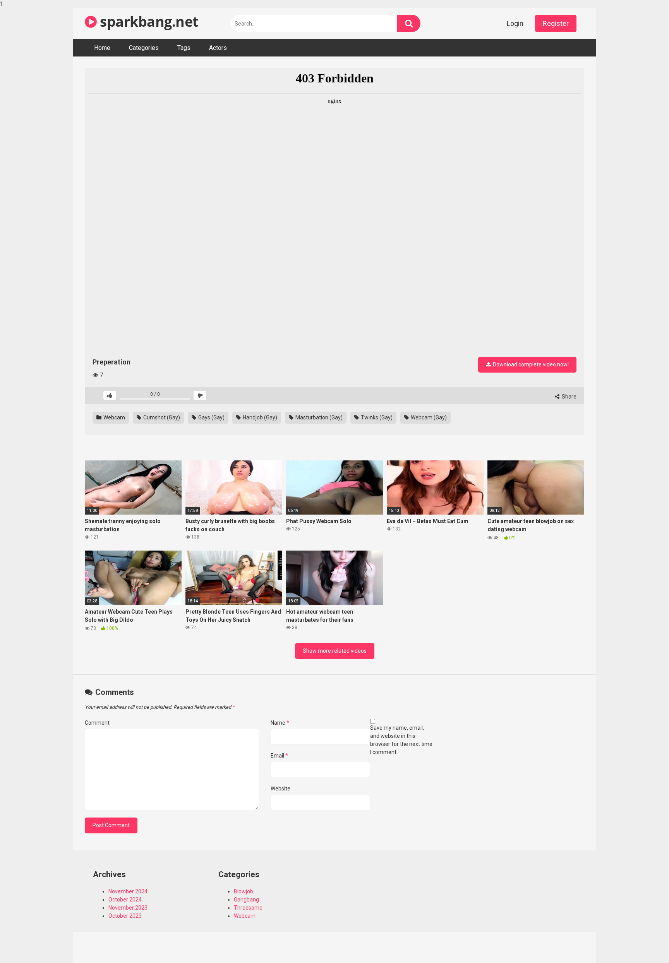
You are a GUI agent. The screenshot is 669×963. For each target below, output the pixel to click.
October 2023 (125, 916)
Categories (144, 47)
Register (556, 23)
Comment (97, 723)
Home (102, 47)
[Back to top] (643, 941)
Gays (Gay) (211, 417)
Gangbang (246, 899)
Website (280, 788)
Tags (183, 47)
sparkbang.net (148, 21)
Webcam (113, 417)
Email (279, 756)
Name (280, 723)
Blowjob (243, 891)
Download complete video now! (530, 364)
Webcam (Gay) (428, 417)
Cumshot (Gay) (161, 417)
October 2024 (125, 899)
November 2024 (128, 891)
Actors (218, 47)
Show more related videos (335, 651)
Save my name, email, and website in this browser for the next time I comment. (401, 740)
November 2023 (128, 908)
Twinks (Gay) (376, 417)
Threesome (248, 908)
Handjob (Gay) (259, 417)
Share (568, 396)
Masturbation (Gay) (318, 417)
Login (515, 23)
